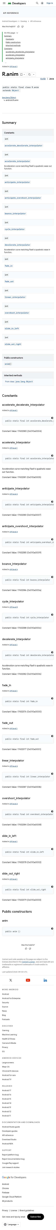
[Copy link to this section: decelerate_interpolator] (33, 639)
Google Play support (10, 1163)
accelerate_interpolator (17, 161)
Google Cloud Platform (11, 1197)
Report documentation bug (13, 1159)
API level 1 (13, 66)
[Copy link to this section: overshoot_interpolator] (33, 798)
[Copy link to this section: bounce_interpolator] (29, 564)
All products (7, 1201)
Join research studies (10, 1167)
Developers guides (9, 1131)
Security (5, 1002)
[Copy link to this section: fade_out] (15, 723)
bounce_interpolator (15, 213)
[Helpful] (18, 27)
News (4, 1011)
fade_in (9, 266)
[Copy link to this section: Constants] (20, 396)
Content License (28, 962)
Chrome (5, 1188)
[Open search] (37, 3)
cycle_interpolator (15, 229)
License (14, 1210)
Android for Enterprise (11, 998)
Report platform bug (10, 1154)
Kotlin (43, 79)
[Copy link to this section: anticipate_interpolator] (32, 488)
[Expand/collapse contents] (17, 32)
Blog (4, 1015)
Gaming (5, 1030)
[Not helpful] (22, 27)
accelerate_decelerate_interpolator (23, 145)
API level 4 (14, 494)
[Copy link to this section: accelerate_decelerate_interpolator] (47, 405)
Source (5, 1006)
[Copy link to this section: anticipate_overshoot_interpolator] (46, 526)
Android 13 (6, 1107)
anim (7, 364)
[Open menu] (4, 3)
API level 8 (14, 607)
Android (5, 994)
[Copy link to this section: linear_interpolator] (26, 760)
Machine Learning (9, 1034)
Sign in (50, 3)
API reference (11, 13)
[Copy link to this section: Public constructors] (34, 911)
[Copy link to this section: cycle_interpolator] (26, 601)
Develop (24, 21)
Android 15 (6, 1099)
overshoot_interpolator (17, 313)
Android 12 (6, 1111)
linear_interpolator (15, 297)
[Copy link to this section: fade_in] (13, 685)
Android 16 (6, 1094)
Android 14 (6, 1103)
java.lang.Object (9, 97)
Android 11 (6, 1116)
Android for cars (9, 1075)
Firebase (5, 1192)
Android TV (6, 1079)
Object (15, 90)
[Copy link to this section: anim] (10, 921)
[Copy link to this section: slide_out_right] (22, 873)
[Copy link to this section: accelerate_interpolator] (33, 442)
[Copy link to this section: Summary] (18, 123)
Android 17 (6, 1090)
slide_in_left (12, 328)
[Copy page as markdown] (29, 74)
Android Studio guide (11, 1127)
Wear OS (6, 1067)
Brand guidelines (27, 1210)
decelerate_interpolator (17, 245)
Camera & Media (9, 1043)
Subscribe (35, 1217)
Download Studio (9, 1139)
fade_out (9, 281)
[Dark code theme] (52, 418)
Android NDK (7, 1143)
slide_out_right (13, 344)
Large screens (8, 1062)
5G (3, 1051)
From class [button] (19, 381)
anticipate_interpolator (17, 182)
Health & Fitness (8, 1039)
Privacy (5, 1047)
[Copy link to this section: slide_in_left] (18, 836)
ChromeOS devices (10, 1071)
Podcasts (6, 1019)
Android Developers (9, 21)
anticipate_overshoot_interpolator (23, 198)
